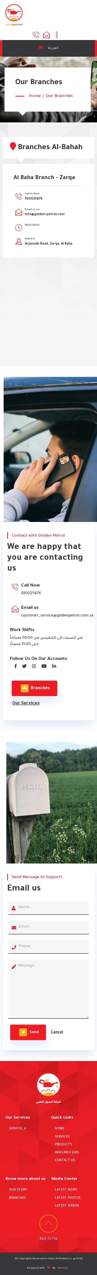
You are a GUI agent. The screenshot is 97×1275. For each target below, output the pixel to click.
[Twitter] (22, 667)
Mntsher (63, 1268)
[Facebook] (14, 667)
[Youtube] (42, 667)
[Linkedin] (52, 667)
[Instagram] (32, 667)
